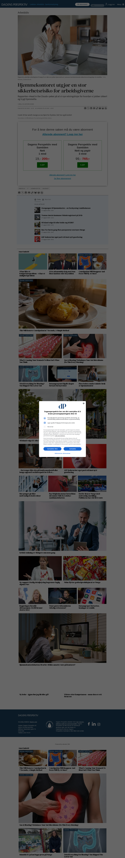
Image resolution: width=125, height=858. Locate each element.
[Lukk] (83, 403)
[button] (62, 427)
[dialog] (62, 429)
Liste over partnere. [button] (60, 436)
